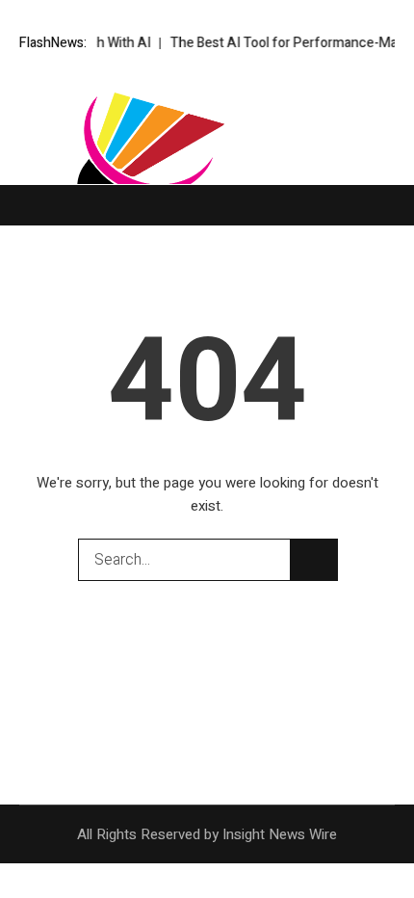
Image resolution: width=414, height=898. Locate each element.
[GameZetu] (207, 163)
